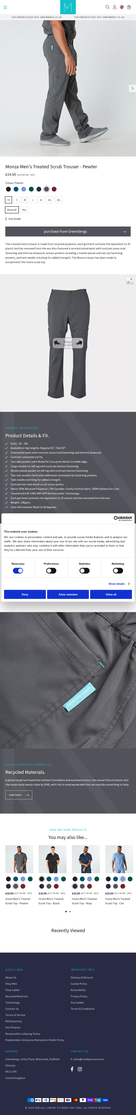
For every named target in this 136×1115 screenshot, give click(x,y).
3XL (58, 199)
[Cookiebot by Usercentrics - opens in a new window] (116, 518)
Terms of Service (15, 1015)
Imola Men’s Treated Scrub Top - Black (51, 901)
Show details (117, 583)
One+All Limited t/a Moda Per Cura (58, 1107)
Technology (12, 1002)
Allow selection (68, 594)
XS (8, 199)
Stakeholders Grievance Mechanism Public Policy (34, 1040)
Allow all (111, 594)
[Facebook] (72, 1069)
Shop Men (11, 983)
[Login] (114, 7)
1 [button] (56, 152)
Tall (24, 209)
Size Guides (77, 1002)
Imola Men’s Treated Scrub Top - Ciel (117, 901)
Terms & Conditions (83, 1008)
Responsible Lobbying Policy (22, 1033)
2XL (49, 199)
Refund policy (13, 1021)
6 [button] (75, 152)
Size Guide (14, 218)
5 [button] (72, 152)
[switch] (51, 570)
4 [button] (68, 152)
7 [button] (79, 152)
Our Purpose (12, 1027)
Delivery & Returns (82, 977)
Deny (25, 594)
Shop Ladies (12, 990)
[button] (129, 7)
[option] (36, 17)
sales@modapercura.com (88, 1059)
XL (41, 199)
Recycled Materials (16, 996)
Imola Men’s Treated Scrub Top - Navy (84, 901)
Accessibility (78, 990)
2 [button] (60, 152)
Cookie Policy (79, 983)
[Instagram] (80, 1069)
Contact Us (12, 1008)
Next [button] (132, 88)
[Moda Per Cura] (68, 7)
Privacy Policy (79, 996)
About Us (10, 977)
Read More (15, 795)
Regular (11, 209)
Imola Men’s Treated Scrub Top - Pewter (17, 901)
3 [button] (64, 152)
